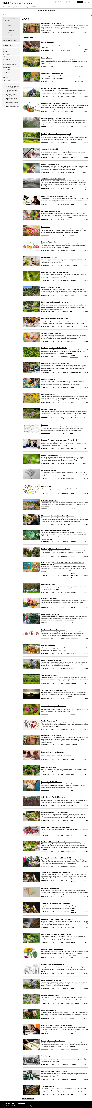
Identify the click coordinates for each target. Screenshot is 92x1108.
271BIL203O (44, 896)
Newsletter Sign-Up (29, 1105)
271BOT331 (44, 509)
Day (72, 326)
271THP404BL (45, 866)
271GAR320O (45, 280)
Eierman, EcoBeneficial (74, 356)
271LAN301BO (45, 1003)
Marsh (72, 774)
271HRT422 (44, 1094)
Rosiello (72, 820)
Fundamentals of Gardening (51, 23)
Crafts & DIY (7, 69)
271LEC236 (44, 575)
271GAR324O (45, 541)
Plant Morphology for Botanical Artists (54, 318)
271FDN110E (44, 668)
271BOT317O (44, 493)
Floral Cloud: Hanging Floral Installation (55, 827)
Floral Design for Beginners (51, 660)
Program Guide (15, 7)
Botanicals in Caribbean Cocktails (11, 91)
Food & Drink (6, 72)
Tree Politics (45, 1056)
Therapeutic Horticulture (10, 64)
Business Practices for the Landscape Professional (59, 440)
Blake (71, 433)
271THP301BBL (45, 311)
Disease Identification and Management (55, 530)
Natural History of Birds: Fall (51, 455)
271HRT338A (44, 851)
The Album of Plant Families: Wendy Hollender (12, 86)
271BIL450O (44, 973)
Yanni (72, 729)
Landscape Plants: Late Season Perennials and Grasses (60, 842)
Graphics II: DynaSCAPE (49, 149)
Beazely (73, 142)
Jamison (73, 881)
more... (62, 78)
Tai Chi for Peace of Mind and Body (53, 691)
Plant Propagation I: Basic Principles (54, 1071)
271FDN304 (44, 341)
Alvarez (73, 493)
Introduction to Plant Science (51, 782)
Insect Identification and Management (54, 272)
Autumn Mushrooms (48, 584)
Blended (9, 33)
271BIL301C (44, 1034)
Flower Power (6, 80)
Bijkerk (73, 127)
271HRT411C (44, 1079)
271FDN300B (45, 265)
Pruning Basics (46, 58)
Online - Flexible (11, 28)
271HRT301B (44, 805)
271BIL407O (44, 478)
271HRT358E (44, 417)
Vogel (72, 204)
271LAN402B (44, 142)
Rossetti (73, 250)
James (72, 973)
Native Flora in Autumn (49, 501)
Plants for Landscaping (49, 410)
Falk (73, 927)
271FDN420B (45, 911)
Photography (6, 75)
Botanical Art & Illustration (10, 49)
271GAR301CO (45, 32)
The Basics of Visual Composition (53, 630)
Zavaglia (73, 448)
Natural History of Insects (50, 164)
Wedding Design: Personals (51, 333)
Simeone (73, 683)
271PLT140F (44, 66)
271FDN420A (45, 881)
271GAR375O (45, 683)
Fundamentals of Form (49, 257)
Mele (72, 341)
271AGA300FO (45, 50)
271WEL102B (45, 698)
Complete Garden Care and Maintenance (55, 363)
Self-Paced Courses (9, 45)
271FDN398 (44, 608)
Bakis (72, 32)
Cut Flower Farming (48, 379)
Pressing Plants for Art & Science (53, 1041)
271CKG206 (44, 653)
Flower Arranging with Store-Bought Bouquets (57, 516)
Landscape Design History (50, 995)
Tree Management (47, 1086)
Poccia (73, 157)
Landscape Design (8, 62)
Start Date (7, 20)
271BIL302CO (45, 204)
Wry (72, 957)
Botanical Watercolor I (49, 242)
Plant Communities (48, 394)
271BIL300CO (45, 326)
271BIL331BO (45, 250)
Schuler (72, 402)
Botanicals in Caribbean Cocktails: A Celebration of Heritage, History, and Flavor (62, 563)
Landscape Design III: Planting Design (54, 812)
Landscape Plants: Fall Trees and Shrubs (55, 549)
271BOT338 (44, 1049)
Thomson (73, 1064)
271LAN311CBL (45, 433)
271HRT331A (44, 556)
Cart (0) (88, 2)
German (73, 573)
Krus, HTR (72, 866)
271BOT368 (44, 592)
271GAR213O (45, 235)
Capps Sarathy (75, 1003)
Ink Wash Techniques (48, 470)
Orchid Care (45, 227)
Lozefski (73, 805)
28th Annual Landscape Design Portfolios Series (12, 95)
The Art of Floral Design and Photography (56, 872)
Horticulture (7, 59)
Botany (5, 51)
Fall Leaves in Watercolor (50, 888)
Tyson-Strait (74, 417)
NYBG (8, 25)
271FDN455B (45, 835)
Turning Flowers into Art (49, 721)
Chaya (72, 172)
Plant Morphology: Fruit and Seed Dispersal (56, 119)
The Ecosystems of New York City (53, 179)
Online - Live (10, 30)
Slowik (73, 96)
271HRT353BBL (45, 402)
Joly (71, 311)
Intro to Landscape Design (50, 287)
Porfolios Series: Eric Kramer (12, 106)
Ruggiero (74, 744)
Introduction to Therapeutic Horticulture (55, 302)
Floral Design (7, 54)
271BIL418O (44, 111)
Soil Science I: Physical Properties (53, 797)
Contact (8, 1105)
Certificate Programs (25, 7)
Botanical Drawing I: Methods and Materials (56, 1026)
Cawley (73, 219)
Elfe (72, 524)
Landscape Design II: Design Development (56, 134)
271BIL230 (44, 957)
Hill (72, 577)
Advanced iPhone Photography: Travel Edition (57, 919)
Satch (72, 235)
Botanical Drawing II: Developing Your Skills (56, 196)
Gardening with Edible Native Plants (54, 348)
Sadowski (74, 592)
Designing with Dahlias (49, 599)
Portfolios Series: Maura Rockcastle (11, 99)
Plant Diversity (46, 486)
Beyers (72, 295)
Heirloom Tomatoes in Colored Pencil (54, 103)
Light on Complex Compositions (52, 964)
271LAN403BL (45, 820)
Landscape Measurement (50, 615)
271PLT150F (44, 81)
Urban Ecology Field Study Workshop (54, 88)
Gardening (6, 56)
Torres (73, 698)
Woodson (74, 265)
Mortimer (74, 653)
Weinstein (74, 1079)
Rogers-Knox (74, 638)
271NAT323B (44, 96)
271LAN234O (44, 942)
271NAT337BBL (45, 188)
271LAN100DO (45, 295)
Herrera (74, 188)
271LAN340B (44, 623)
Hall (72, 1094)
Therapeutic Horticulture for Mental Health (56, 858)
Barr (72, 790)
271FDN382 (44, 219)
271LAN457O (44, 448)
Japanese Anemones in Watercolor (53, 706)
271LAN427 (44, 157)
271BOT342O (45, 127)
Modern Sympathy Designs (50, 212)
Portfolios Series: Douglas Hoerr (11, 102)
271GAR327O (45, 774)
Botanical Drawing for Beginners (52, 752)
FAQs (9, 7)
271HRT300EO (45, 790)
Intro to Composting (48, 42)
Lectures (6, 83)
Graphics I (44, 425)
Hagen (72, 1018)
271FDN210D (45, 524)
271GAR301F (44, 744)
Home (4, 7)
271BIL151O (44, 714)
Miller (72, 759)
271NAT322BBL (45, 172)
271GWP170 (44, 927)
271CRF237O (45, 729)
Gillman (73, 623)
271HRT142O (45, 387)
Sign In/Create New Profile (9, 40)
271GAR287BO (45, 1018)
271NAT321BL (45, 463)
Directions (17, 1105)
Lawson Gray (74, 575)
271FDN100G (45, 988)
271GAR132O (45, 356)
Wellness (6, 77)
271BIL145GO (45, 759)
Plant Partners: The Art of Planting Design (56, 934)
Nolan (73, 556)
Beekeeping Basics (48, 645)
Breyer (72, 387)
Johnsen (73, 942)
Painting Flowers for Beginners (52, 949)
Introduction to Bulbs (48, 1010)
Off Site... (9, 35)
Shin (72, 111)
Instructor (7, 38)
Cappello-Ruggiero (76, 372)
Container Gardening (48, 767)
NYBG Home (35, 7)
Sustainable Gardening (49, 675)
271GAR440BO (45, 372)
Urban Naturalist (8, 67)
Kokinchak (73, 280)
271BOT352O (45, 1064)
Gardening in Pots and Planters (52, 73)
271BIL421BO (45, 638)
